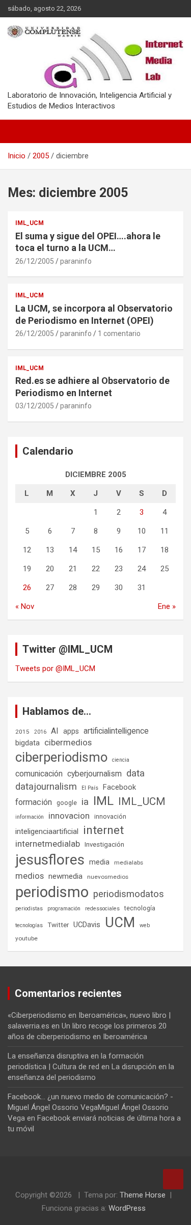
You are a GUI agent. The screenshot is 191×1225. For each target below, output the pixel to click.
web (145, 925)
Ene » (167, 606)
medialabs (128, 862)
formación (33, 802)
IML (103, 801)
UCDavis (86, 924)
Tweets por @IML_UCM (55, 668)
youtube (26, 938)
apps (71, 731)
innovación (110, 816)
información (29, 817)
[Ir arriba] (173, 1179)
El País (89, 788)
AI (55, 731)
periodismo (52, 892)
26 (27, 587)
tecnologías (29, 925)
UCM (120, 922)
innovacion (69, 816)
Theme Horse (143, 1195)
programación (63, 908)
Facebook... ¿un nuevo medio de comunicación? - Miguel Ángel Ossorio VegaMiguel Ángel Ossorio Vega (90, 1107)
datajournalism (46, 786)
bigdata (27, 742)
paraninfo (76, 261)
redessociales (102, 908)
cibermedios (68, 742)
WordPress (127, 1208)
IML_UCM (29, 223)
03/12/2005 (34, 406)
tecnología (139, 908)
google (67, 802)
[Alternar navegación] (20, 131)
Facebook (119, 787)
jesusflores (50, 859)
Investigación (104, 844)
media (99, 862)
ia (85, 802)
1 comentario (119, 333)
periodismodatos (128, 894)
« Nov (24, 606)
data (135, 773)
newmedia (65, 876)
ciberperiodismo (61, 757)
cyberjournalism (94, 773)
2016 (40, 732)
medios (29, 876)
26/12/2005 (34, 261)
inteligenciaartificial (46, 831)
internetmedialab (47, 844)
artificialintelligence (116, 731)
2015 (22, 731)
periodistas (29, 908)
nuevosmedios (107, 876)
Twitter (58, 925)
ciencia (120, 760)
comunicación (39, 773)
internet (103, 830)
